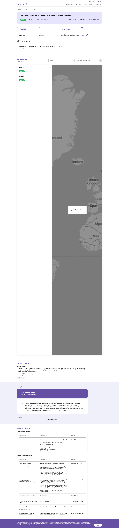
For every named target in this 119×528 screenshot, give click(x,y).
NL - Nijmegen (21, 78)
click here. (48, 524)
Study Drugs (63, 34)
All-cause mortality (44, 495)
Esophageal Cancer (21, 35)
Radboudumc (22, 76)
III (42, 29)
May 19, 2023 (75, 19)
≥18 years (66, 29)
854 (84, 29)
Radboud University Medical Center (24, 41)
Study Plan (20, 387)
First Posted (70, 19)
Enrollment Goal (87, 27)
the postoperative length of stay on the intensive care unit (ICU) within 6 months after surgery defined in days (27, 508)
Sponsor (19, 40)
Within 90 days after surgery (77, 495)
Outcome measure (22, 435)
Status (21, 27)
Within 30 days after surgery (77, 439)
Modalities (41, 34)
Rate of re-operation (44, 501)
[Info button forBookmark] (47, 19)
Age (63, 27)
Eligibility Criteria (23, 363)
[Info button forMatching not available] (38, 19)
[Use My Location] (100, 60)
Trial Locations (22, 60)
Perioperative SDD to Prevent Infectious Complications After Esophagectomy (46, 16)
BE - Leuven (21, 69)
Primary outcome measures (23, 431)
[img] (23, 9)
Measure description (44, 435)
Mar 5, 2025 (96, 19)
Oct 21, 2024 (84, 19)
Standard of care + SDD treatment (29, 394)
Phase (42, 27)
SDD (22, 403)
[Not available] (41, 35)
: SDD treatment (28, 392)
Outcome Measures (23, 428)
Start (81, 19)
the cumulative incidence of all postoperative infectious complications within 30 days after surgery (27, 465)
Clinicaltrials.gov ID (85, 34)
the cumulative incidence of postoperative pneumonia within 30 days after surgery (27, 440)
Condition (19, 34)
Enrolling (23, 29)
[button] (91, 1)
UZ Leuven (21, 67)
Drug (22, 401)
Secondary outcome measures (24, 455)
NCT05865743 (84, 35)
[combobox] (62, 61)
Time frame (73, 435)
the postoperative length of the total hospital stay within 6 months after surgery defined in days (28, 514)
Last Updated (91, 19)
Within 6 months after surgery (77, 506)
